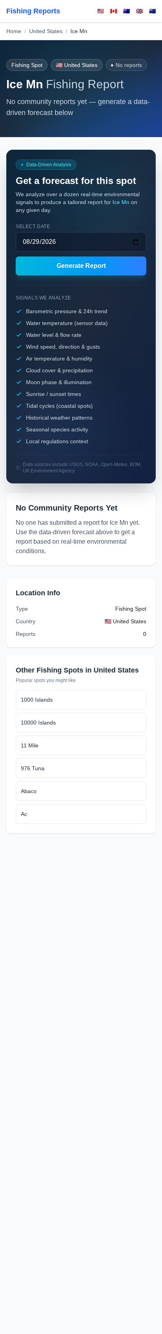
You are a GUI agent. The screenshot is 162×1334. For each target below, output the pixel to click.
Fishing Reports (33, 11)
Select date (33, 226)
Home (13, 31)
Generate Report (81, 265)
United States (46, 31)
